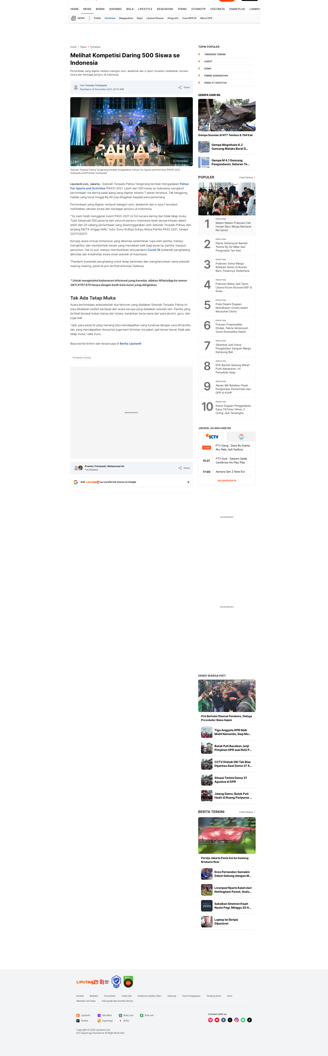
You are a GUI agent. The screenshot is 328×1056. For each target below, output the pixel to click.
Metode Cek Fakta (86, 1001)
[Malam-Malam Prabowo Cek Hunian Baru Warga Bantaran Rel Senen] (227, 198)
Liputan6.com (103, 1029)
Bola (130, 9)
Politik (97, 18)
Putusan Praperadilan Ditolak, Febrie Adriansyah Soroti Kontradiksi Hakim (232, 328)
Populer (206, 177)
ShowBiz (115, 9)
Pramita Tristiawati (96, 85)
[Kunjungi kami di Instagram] (236, 1020)
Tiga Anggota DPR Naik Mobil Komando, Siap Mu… (232, 732)
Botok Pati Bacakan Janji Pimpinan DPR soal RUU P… (233, 748)
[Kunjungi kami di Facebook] (223, 1020)
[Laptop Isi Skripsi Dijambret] (207, 921)
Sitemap (171, 996)
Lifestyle (145, 9)
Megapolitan (126, 18)
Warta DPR (206, 18)
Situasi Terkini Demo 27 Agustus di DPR (230, 779)
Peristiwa (110, 18)
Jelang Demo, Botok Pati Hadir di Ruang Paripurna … (233, 795)
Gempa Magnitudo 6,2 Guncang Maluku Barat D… (230, 146)
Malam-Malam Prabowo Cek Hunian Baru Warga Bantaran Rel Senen (234, 226)
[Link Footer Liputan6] (92, 982)
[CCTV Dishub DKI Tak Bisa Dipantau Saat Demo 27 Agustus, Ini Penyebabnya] (207, 764)
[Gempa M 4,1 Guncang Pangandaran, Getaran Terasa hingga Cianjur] (204, 162)
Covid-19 (154, 250)
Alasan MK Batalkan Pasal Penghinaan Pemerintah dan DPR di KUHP (233, 389)
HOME (74, 9)
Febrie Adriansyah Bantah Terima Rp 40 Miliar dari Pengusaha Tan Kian (232, 246)
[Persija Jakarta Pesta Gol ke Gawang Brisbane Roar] (227, 835)
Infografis (173, 18)
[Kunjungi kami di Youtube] (217, 1020)
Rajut (140, 18)
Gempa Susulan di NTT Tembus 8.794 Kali (225, 135)
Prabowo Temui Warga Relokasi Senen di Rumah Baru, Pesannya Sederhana (232, 267)
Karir (229, 996)
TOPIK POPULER (208, 46)
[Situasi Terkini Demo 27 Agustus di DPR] (207, 780)
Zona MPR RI (189, 18)
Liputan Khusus (155, 18)
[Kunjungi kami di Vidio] (210, 1020)
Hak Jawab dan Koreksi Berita (117, 1001)
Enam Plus (237, 9)
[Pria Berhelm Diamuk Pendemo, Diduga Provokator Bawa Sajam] (227, 696)
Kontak (80, 996)
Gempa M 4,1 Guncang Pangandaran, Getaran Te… (230, 162)
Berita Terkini (211, 812)
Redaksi (94, 996)
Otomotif (198, 9)
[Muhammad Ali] (80, 468)
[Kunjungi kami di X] (230, 1020)
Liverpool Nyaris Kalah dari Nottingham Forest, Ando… (233, 889)
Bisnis (100, 9)
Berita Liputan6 (130, 343)
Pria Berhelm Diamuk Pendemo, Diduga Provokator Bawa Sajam (226, 718)
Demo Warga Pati (212, 675)
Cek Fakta (217, 9)
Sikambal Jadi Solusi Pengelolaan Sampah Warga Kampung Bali (233, 348)
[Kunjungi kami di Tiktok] (249, 1020)
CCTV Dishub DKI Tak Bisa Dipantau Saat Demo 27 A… (233, 764)
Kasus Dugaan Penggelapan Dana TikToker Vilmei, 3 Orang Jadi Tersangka (233, 409)
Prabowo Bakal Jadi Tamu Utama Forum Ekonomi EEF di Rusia (234, 287)
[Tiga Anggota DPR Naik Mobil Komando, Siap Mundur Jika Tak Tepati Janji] (207, 732)
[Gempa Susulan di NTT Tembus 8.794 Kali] (227, 115)
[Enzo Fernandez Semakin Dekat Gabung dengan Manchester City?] (207, 874)
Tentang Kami (214, 996)
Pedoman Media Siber (149, 996)
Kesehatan (165, 9)
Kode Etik (127, 996)
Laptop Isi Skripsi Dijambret (226, 921)
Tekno (182, 9)
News (87, 9)
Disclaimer (110, 996)
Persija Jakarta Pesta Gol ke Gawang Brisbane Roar (225, 859)
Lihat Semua (246, 177)
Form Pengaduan (191, 996)
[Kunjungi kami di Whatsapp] (243, 1020)
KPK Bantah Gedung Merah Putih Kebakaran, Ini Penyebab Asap (233, 368)
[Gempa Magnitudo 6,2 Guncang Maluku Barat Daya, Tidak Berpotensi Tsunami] (204, 147)
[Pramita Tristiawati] (75, 87)
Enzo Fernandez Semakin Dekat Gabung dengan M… (232, 874)
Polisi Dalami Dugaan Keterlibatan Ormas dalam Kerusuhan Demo (232, 307)
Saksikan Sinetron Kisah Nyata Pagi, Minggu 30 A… (232, 905)
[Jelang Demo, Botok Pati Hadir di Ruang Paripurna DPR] (207, 795)
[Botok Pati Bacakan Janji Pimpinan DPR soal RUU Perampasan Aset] (207, 748)
